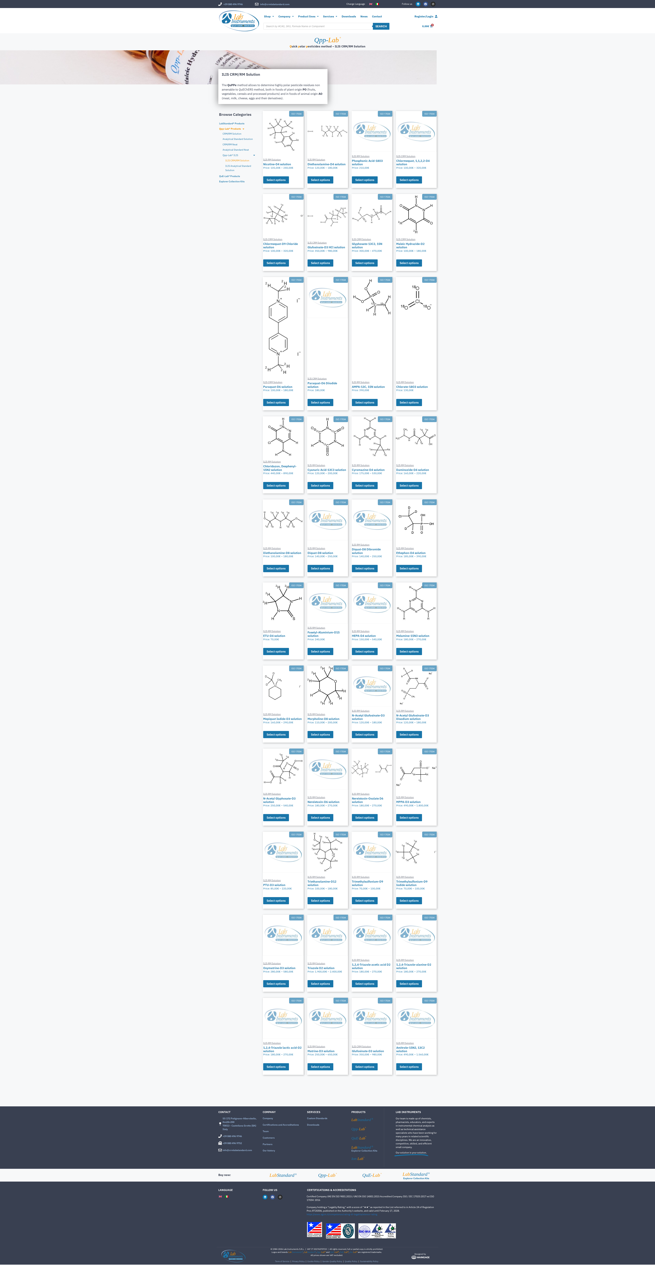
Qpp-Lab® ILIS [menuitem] (230, 155)
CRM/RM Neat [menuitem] (230, 144)
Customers (269, 1137)
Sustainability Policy (369, 1261)
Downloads (349, 16)
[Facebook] (425, 4)
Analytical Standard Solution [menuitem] (238, 139)
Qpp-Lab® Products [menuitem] (230, 128)
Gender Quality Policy (332, 1261)
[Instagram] (433, 4)
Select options (276, 180)
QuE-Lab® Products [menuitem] (229, 176)
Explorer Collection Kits (364, 1150)
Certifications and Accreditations (281, 1124)
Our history (269, 1150)
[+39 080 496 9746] (220, 4)
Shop (267, 16)
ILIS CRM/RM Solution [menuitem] (237, 160)
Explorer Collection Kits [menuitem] (232, 181)
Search (381, 26)
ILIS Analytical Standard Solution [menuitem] (238, 168)
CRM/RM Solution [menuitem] (232, 133)
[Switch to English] (371, 4)
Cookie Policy (313, 1261)
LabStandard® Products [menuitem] (231, 123)
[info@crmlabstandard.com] (256, 4)
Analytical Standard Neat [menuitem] (236, 149)
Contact (377, 16)
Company (268, 1118)
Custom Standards (317, 1118)
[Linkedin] (418, 4)
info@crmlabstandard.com (274, 4)
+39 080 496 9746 (233, 4)
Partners (267, 1144)
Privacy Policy (298, 1261)
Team (266, 1131)
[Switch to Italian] (377, 4)
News (364, 16)
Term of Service (282, 1261)
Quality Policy (351, 1261)
